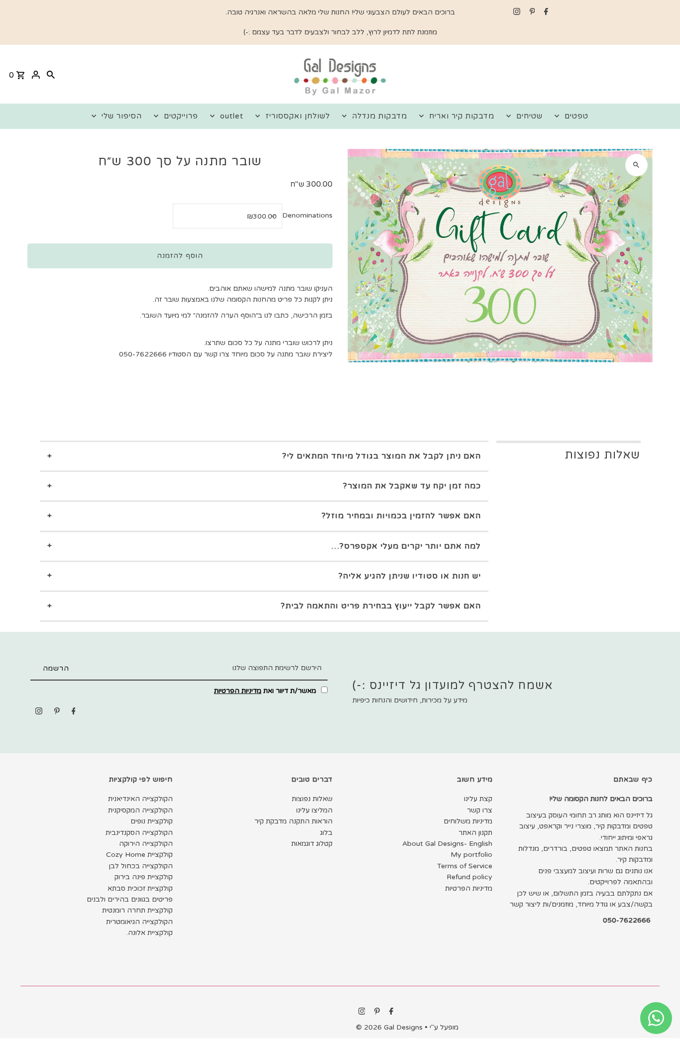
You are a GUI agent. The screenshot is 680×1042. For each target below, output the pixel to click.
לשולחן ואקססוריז (297, 116)
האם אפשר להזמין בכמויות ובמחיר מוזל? (401, 516)
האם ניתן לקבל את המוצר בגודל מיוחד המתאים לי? (381, 456)
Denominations (307, 215)
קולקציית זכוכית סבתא (140, 888)
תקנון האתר (475, 832)
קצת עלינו (478, 799)
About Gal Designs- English (447, 843)
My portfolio (471, 854)
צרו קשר (479, 810)
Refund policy (469, 877)
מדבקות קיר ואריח (461, 116)
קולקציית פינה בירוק (143, 877)
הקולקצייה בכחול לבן (141, 866)
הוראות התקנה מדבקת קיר (293, 821)
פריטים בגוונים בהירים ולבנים (130, 899)
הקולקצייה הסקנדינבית (139, 832)
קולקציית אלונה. (149, 932)
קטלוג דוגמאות (312, 843)
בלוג (326, 832)
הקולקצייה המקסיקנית (140, 810)
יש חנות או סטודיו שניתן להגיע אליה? (410, 576)
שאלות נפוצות (312, 799)
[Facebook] (545, 12)
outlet (231, 116)
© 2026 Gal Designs (390, 1027)
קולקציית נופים (151, 821)
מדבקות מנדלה (379, 116)
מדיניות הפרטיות (237, 691)
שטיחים (529, 116)
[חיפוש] (50, 74)
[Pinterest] (531, 12)
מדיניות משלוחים (468, 821)
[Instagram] (515, 12)
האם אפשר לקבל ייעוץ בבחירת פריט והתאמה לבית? (381, 606)
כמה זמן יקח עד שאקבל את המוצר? (412, 486)
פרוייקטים (181, 116)
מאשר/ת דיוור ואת (266, 691)
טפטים (576, 116)
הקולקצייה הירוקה (146, 843)
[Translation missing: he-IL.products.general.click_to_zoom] (636, 165)
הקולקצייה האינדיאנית (140, 799)
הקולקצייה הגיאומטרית (139, 922)
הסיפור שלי (122, 116)
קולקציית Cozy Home (139, 854)
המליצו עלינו (314, 810)
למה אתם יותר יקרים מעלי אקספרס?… (406, 546)
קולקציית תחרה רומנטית (137, 910)
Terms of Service (464, 866)
